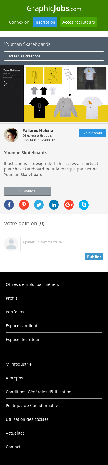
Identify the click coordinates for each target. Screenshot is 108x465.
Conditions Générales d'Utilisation (38, 391)
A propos (14, 378)
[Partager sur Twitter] (39, 205)
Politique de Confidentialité (32, 405)
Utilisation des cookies (27, 419)
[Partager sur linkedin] (54, 205)
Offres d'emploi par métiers (32, 284)
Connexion (19, 22)
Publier (94, 256)
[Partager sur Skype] (84, 205)
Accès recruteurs (78, 22)
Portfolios (15, 312)
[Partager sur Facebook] (9, 205)
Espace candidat (21, 325)
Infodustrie (21, 364)
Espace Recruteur (23, 339)
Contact (13, 447)
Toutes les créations (24, 56)
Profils (12, 298)
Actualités (15, 433)
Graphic (54, 8)
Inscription (45, 22)
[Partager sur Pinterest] (24, 205)
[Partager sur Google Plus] (69, 205)
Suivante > (27, 191)
